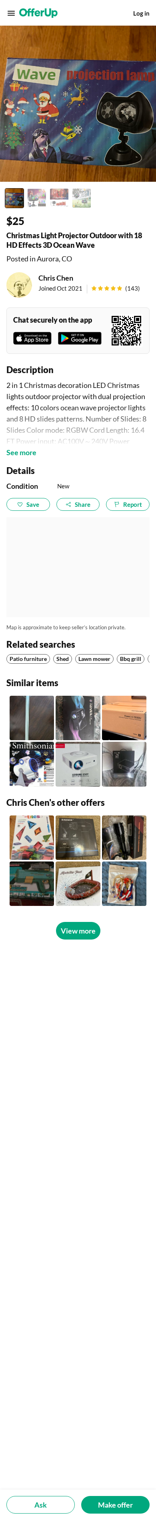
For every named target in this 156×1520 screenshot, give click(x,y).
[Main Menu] (11, 13)
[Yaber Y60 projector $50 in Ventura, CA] (78, 718)
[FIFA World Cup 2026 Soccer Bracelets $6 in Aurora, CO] (124, 883)
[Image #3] (59, 198)
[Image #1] (14, 198)
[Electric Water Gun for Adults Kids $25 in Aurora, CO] (32, 883)
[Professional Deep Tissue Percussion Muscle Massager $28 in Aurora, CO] (78, 837)
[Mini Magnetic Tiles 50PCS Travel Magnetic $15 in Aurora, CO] (32, 837)
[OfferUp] (38, 13)
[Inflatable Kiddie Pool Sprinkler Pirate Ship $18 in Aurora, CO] (78, 883)
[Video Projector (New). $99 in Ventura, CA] (78, 764)
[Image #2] (36, 198)
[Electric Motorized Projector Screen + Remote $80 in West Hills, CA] (32, 718)
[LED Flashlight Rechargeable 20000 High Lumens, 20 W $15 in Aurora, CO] (124, 837)
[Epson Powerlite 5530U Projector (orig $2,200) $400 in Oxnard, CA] (124, 718)
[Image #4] (81, 198)
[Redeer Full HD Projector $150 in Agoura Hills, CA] (124, 764)
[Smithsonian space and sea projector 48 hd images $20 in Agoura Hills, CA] (32, 764)
